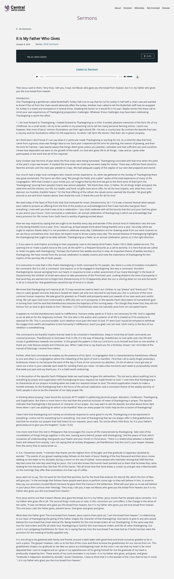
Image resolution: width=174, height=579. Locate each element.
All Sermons (24, 29)
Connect (127, 8)
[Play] (37, 76)
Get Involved (153, 8)
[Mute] (125, 76)
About (118, 8)
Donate (166, 8)
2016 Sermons (51, 44)
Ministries (139, 8)
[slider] (81, 76)
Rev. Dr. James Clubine (36, 56)
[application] (84, 76)
